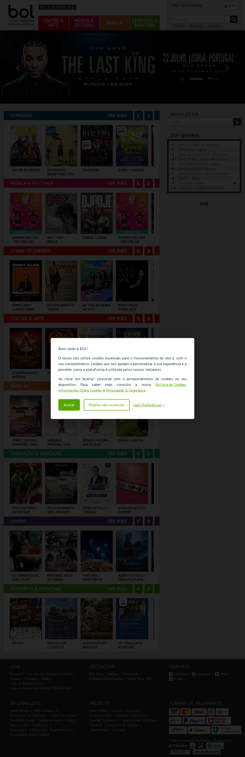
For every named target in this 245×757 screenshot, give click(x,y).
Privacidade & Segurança (125, 390)
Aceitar (69, 405)
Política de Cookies (170, 384)
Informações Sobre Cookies (80, 390)
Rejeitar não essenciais (106, 405)
